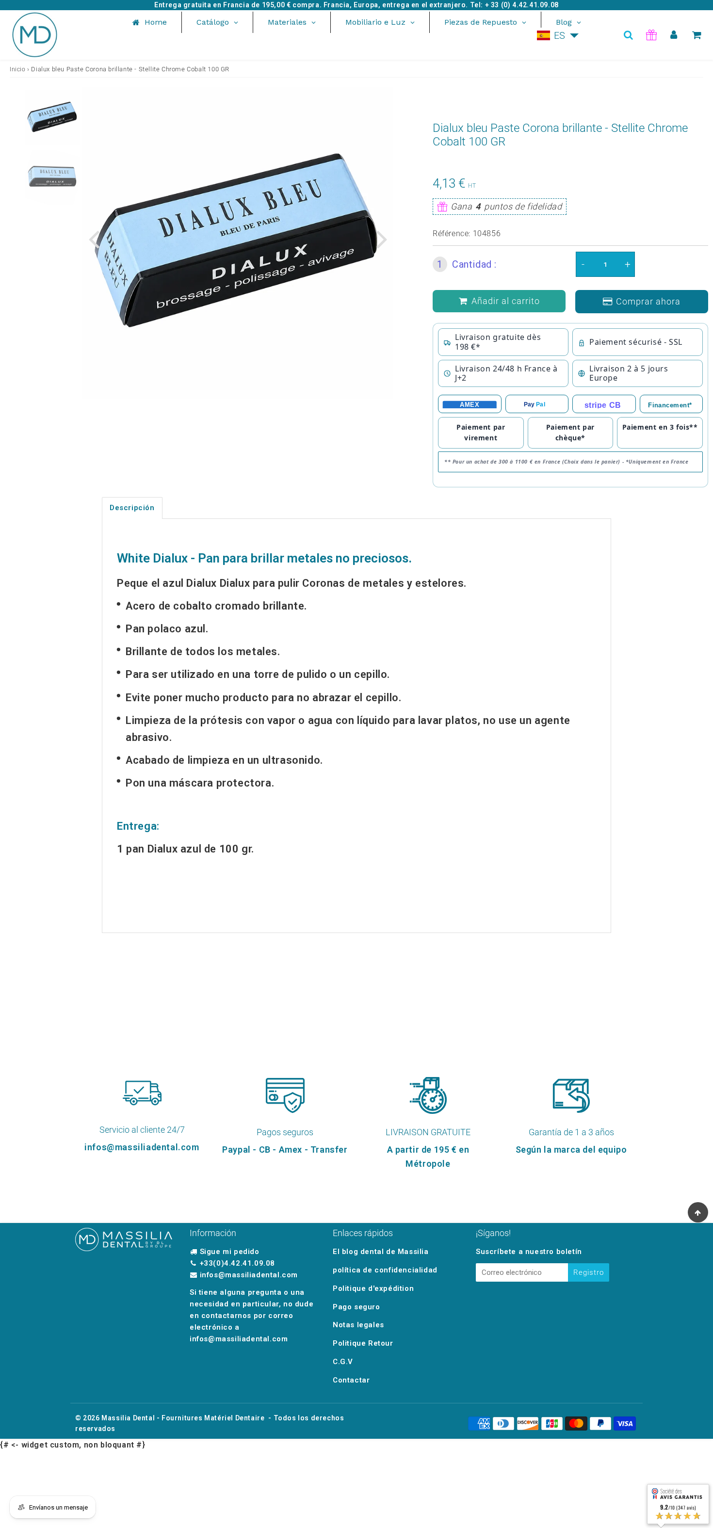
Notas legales (358, 1324)
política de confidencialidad (385, 1270)
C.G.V (343, 1361)
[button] (558, 35)
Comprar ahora (648, 301)
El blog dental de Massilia (381, 1251)
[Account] (674, 35)
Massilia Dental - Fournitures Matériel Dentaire (182, 1418)
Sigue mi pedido (229, 1251)
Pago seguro (356, 1307)
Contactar (351, 1380)
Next (381, 238)
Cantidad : (467, 264)
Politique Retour (363, 1343)
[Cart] (697, 35)
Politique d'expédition (373, 1288)
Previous (93, 238)
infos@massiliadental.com (249, 1275)
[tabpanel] (52, 117)
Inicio (18, 69)
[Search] (628, 35)
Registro (588, 1272)
